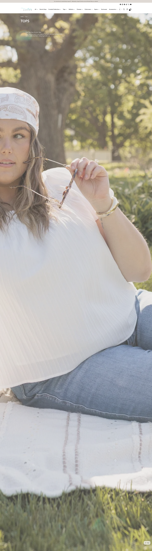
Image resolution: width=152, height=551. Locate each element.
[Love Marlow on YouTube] (130, 4)
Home (22, 16)
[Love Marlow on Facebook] (120, 4)
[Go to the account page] (127, 9)
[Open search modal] (123, 9)
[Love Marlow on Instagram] (122, 4)
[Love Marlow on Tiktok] (126, 4)
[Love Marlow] (26, 9)
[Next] (102, 1)
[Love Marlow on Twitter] (128, 4)
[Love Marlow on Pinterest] (124, 4)
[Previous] (50, 1)
